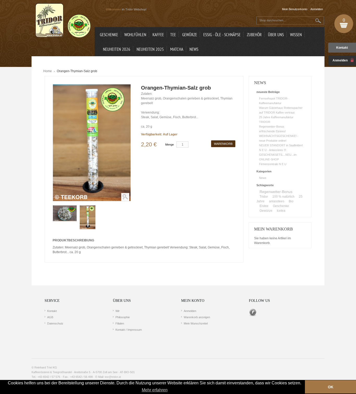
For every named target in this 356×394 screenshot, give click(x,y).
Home (47, 71)
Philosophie (122, 317)
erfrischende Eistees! (272, 131)
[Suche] (318, 21)
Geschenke (281, 206)
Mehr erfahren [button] (155, 390)
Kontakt (342, 47)
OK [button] (330, 387)
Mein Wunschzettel (196, 323)
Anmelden (190, 310)
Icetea (281, 210)
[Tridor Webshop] (63, 21)
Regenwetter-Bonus (271, 126)
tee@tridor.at (113, 376)
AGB (50, 317)
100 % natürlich (283, 196)
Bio (291, 201)
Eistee (264, 206)
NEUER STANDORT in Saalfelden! (281, 145)
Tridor (264, 196)
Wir (117, 310)
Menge (169, 144)
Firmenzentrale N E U (272, 164)
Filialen (119, 323)
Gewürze (266, 210)
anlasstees (276, 201)
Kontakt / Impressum (128, 329)
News (262, 177)
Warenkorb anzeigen (197, 317)
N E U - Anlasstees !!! (272, 150)
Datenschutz (55, 323)
